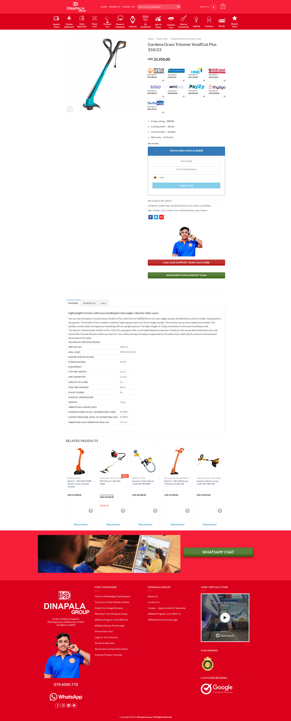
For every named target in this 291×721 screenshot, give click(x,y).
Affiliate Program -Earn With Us (164, 613)
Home (104, 7)
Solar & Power (158, 25)
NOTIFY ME (186, 185)
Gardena (156, 210)
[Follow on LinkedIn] (68, 705)
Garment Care (171, 26)
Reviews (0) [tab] (89, 303)
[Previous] (66, 488)
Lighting (196, 26)
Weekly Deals (234, 25)
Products (114, 7)
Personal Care (107, 25)
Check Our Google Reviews (109, 607)
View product (81, 524)
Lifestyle (133, 26)
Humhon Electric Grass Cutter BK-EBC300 (208, 482)
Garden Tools (164, 205)
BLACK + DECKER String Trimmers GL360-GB (176, 482)
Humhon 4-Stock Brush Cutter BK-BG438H (143, 482)
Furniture (209, 26)
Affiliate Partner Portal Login (110, 625)
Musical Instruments (183, 25)
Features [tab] (73, 303)
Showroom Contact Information (111, 648)
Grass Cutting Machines (183, 210)
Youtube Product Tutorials (108, 654)
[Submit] (178, 6)
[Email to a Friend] (161, 217)
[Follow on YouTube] (74, 705)
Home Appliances (81, 25)
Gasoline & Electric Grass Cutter (186, 39)
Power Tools (94, 25)
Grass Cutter (166, 210)
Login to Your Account (106, 637)
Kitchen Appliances (69, 25)
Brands (222, 26)
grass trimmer (201, 210)
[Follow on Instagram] (63, 705)
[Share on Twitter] (156, 217)
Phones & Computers (120, 25)
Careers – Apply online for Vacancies (167, 607)
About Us (153, 596)
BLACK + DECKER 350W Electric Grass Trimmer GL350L (79, 484)
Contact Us (128, 7)
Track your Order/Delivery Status (112, 602)
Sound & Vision (56, 25)
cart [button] (91, 511)
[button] (213, 6)
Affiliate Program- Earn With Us (111, 619)
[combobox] (158, 177)
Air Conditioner (145, 25)
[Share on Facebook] (150, 217)
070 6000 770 (66, 684)
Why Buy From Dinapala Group (111, 613)
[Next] (224, 488)
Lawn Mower (205, 205)
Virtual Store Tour (104, 631)
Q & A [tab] (103, 303)
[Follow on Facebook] (57, 705)
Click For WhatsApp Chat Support (112, 596)
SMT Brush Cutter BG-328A (110, 482)
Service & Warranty (105, 642)
